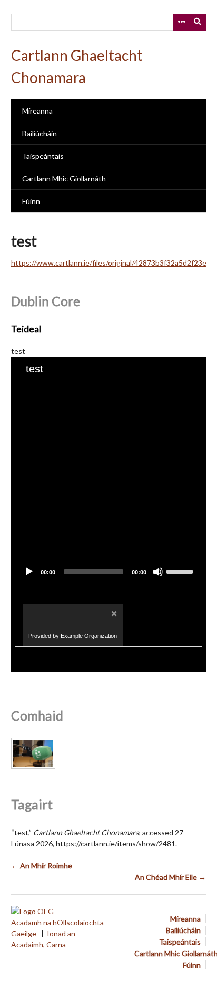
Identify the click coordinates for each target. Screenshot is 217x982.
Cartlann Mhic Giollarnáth (64, 178)
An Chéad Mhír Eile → (170, 877)
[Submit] (198, 22)
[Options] (181, 22)
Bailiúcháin (39, 133)
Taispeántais (43, 155)
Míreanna (37, 110)
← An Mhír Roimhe (41, 865)
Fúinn (31, 201)
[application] (108, 512)
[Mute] (158, 571)
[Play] (29, 571)
